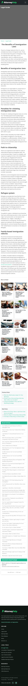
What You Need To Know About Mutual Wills (15, 415)
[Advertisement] (14, 23)
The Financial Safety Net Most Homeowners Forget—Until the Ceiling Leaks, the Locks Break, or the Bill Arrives (13, 508)
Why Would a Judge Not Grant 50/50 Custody (21, 383)
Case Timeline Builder (6, 654)
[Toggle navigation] (25, 2)
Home (2, 41)
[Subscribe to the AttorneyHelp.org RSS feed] (16, 683)
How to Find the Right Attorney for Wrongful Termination (20, 349)
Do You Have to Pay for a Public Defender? (21, 311)
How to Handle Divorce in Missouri (9, 445)
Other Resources (5, 671)
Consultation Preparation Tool (8, 650)
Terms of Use (10, 679)
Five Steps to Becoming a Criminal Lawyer (14, 416)
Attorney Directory (5, 666)
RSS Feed (18, 572)
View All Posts (11, 572)
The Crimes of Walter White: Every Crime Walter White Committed (21, 367)
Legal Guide (8, 41)
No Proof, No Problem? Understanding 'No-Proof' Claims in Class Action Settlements (7, 313)
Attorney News (4, 633)
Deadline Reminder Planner (7, 659)
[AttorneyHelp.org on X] (13, 683)
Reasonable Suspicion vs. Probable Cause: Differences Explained (6, 350)
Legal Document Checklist (7, 657)
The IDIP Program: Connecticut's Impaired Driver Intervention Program (7, 332)
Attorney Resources (5, 668)
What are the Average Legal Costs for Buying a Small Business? (6, 383)
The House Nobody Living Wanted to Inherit (11, 473)
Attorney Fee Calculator (6, 652)
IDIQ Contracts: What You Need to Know (20, 330)
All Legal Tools (4, 647)
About (2, 638)
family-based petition (6, 264)
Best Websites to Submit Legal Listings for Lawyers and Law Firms (20, 294)
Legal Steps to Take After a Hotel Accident (11, 488)
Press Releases (4, 636)
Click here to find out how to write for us (10, 566)
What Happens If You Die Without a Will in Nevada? (13, 467)
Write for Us (4, 640)
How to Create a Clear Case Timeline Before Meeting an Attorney (7, 294)
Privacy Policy (4, 679)
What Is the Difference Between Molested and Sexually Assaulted (7, 367)
